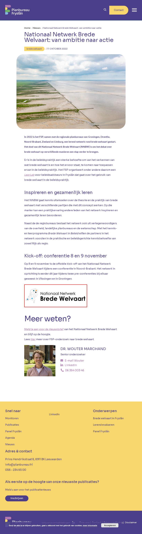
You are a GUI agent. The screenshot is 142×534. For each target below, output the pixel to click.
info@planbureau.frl (19, 464)
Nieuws (37, 28)
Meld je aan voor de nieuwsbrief (44, 329)
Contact (119, 10)
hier (33, 339)
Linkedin (54, 414)
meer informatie (90, 525)
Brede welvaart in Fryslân (108, 418)
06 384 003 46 (74, 370)
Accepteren (110, 525)
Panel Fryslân (13, 431)
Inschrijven (16, 498)
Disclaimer (131, 522)
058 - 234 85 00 (15, 469)
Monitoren (12, 418)
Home (27, 28)
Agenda (10, 437)
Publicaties (12, 424)
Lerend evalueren (103, 424)
